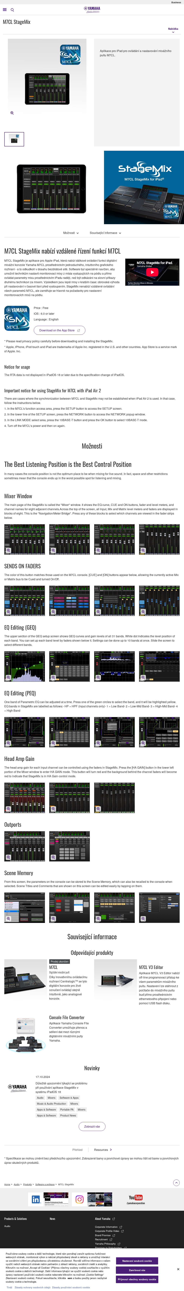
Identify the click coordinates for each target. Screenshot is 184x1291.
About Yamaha (102, 1218)
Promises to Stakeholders (108, 1247)
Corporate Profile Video (107, 1231)
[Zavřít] (178, 1269)
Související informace (103, 233)
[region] (92, 1269)
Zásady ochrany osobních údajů (32, 1287)
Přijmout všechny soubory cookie (137, 1279)
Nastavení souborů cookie (137, 1261)
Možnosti (69, 233)
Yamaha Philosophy (105, 1243)
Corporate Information (106, 1226)
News (52, 1218)
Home (7, 1184)
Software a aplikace (45, 1184)
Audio (17, 1184)
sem (70, 1278)
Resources (101, 1150)
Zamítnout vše (137, 1270)
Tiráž (9, 1287)
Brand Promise (103, 1235)
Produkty (27, 1184)
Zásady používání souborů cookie (71, 1287)
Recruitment (101, 1239)
